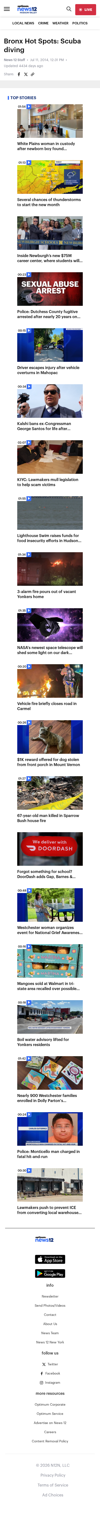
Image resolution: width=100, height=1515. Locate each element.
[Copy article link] (32, 74)
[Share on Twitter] (26, 74)
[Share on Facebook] (19, 74)
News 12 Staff (14, 60)
